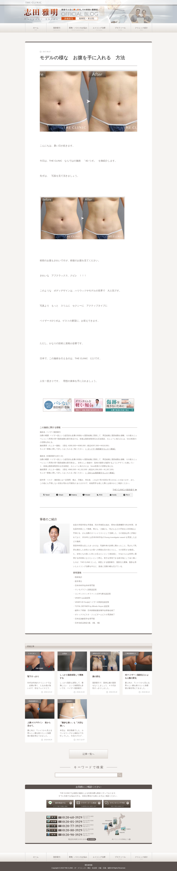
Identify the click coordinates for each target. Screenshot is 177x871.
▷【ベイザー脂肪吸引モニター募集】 (100, 449)
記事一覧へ (88, 754)
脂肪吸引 (57, 28)
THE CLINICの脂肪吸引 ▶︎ (125, 490)
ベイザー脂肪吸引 (66, 701)
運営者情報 (88, 865)
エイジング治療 (99, 28)
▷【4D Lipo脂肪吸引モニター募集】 (100, 473)
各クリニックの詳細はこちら (121, 839)
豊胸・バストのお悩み (78, 28)
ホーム (35, 28)
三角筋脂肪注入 (130, 653)
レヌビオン (32, 653)
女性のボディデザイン (100, 653)
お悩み (64, 653)
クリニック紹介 (141, 28)
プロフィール (120, 28)
